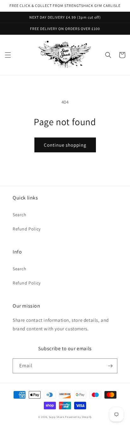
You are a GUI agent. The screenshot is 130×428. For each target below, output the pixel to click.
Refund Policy (27, 229)
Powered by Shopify (78, 417)
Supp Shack (56, 417)
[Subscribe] (110, 365)
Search (20, 214)
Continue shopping (65, 145)
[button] (8, 55)
